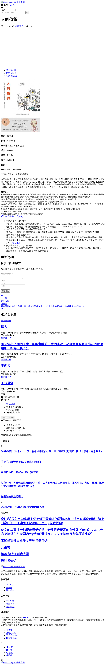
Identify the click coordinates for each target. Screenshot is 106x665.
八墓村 (5, 547)
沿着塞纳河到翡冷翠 (15, 554)
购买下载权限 (9, 417)
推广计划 (10, 607)
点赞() (20, 216)
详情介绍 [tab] (12, 70)
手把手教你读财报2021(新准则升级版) (21, 461)
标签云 (9, 587)
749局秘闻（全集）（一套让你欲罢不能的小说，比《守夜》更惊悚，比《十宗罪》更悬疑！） (52, 451)
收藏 (12, 216)
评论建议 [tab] (13, 76)
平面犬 (5, 365)
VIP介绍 (10, 601)
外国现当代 (20, 26)
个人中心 (10, 585)
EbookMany (26, 617)
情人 (4, 326)
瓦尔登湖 (7, 383)
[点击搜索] (27, 12)
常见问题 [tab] (12, 73)
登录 (13, 5)
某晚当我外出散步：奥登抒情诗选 (24, 540)
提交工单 (16, 243)
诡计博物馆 (9, 560)
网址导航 (10, 590)
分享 (5, 216)
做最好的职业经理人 (12, 496)
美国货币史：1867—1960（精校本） (21, 472)
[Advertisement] (53, 49)
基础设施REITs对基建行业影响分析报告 (23, 507)
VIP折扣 (12, 404)
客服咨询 (10, 604)
